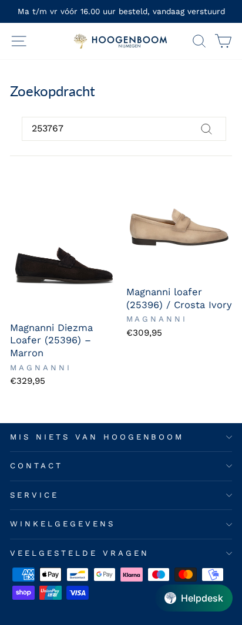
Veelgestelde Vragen (79, 553)
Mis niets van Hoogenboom (97, 437)
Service (34, 495)
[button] (194, 598)
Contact (36, 465)
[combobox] (124, 128)
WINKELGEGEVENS (62, 523)
